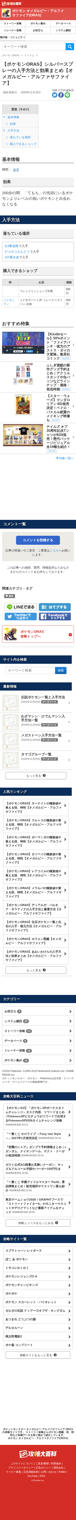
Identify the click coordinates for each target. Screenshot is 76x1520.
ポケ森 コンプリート (19, 1345)
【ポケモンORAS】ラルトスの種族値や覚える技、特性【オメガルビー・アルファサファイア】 (33, 824)
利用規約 (56, 1463)
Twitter (62, 1471)
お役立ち (38, 30)
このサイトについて (21, 1463)
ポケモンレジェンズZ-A (21, 1276)
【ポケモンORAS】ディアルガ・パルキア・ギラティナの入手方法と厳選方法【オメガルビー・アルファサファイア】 (33, 909)
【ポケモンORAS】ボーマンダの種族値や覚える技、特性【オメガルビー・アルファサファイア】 (33, 841)
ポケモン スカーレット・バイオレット (31, 1302)
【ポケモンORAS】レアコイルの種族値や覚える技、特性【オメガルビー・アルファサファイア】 (33, 875)
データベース (63, 23)
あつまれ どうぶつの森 (20, 1319)
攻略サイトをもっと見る (36, 1355)
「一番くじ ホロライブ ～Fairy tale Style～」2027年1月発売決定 (33, 1136)
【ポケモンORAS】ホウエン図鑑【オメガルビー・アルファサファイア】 (33, 941)
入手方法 (13, 130)
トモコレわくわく (17, 1267)
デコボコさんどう (17, 251)
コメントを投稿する (38, 540)
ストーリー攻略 (13, 23)
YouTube (32, 1476)
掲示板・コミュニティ (12, 37)
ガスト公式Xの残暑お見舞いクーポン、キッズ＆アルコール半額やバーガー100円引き (34, 1168)
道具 (16, 170)
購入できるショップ (23, 144)
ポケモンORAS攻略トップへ (32, 634)
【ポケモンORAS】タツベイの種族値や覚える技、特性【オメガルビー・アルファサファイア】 (33, 858)
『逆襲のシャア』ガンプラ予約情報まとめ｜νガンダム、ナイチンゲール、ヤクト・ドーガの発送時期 (35, 1151)
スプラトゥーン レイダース (23, 1250)
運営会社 (58, 1467)
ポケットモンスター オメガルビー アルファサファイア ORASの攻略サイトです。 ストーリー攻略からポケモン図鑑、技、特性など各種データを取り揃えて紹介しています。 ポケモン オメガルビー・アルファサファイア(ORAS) (38, 1434)
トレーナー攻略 (13, 30)
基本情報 (13, 117)
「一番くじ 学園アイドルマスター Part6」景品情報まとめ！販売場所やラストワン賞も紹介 (35, 1186)
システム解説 (63, 30)
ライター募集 (13, 1471)
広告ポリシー (43, 1467)
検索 (70, 46)
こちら (54, 550)
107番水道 (11, 257)
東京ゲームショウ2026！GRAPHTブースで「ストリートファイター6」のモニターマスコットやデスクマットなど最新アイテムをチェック (35, 1206)
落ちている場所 (20, 137)
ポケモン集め (38, 23)
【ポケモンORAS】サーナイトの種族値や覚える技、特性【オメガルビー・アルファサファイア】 (33, 807)
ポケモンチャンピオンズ (21, 1285)
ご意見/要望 (42, 1463)
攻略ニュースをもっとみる (36, 1223)
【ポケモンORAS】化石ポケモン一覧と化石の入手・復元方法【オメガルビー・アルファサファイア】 (33, 926)
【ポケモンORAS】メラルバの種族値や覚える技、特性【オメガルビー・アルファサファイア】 (33, 892)
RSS (42, 1476)
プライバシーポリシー (21, 1467)
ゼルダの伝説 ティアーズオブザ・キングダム (35, 1310)
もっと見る (33, 775)
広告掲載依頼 (31, 1471)
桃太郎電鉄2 (13, 1336)
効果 (12, 124)
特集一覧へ (66, 458)
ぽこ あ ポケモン (16, 1259)
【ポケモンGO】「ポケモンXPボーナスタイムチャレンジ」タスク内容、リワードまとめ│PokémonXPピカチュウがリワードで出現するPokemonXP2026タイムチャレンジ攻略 (35, 1116)
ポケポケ (11, 1293)
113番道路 (11, 246)
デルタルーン (14, 1327)
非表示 (24, 109)
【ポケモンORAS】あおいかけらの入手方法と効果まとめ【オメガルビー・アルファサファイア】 (33, 956)
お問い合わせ (48, 1471)
